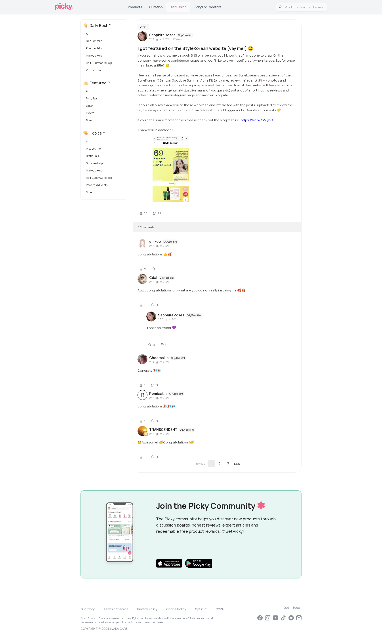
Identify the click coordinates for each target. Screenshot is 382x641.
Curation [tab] (156, 7)
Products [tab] (135, 7)
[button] (104, 34)
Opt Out (201, 609)
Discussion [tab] (178, 7)
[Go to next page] (237, 463)
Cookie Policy (176, 609)
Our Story (87, 609)
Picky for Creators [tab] (207, 7)
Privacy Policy (147, 609)
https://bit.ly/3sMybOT (258, 120)
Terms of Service (115, 609)
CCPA (220, 609)
